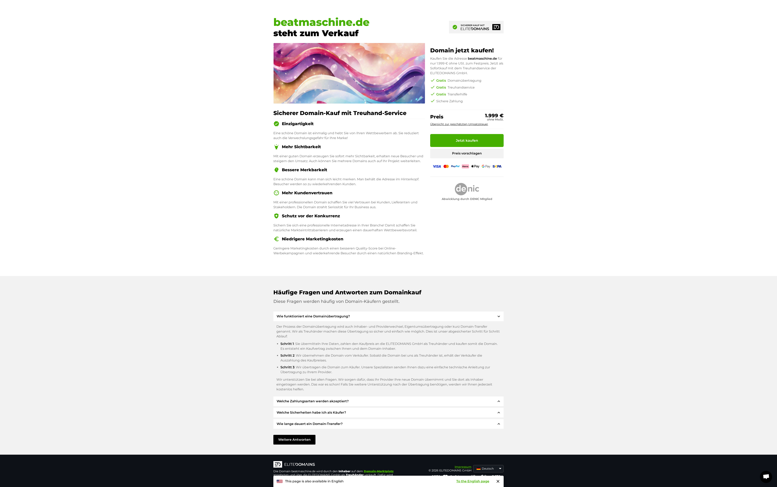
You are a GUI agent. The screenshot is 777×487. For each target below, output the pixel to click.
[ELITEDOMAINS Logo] (334, 464)
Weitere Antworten (294, 440)
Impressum (463, 467)
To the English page (472, 481)
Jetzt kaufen (467, 140)
